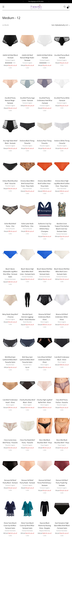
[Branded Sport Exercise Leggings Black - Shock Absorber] (27, 300)
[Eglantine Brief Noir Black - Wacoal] (62, 551)
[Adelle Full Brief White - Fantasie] (44, 40)
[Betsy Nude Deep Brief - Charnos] (10, 300)
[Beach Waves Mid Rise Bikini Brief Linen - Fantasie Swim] (62, 254)
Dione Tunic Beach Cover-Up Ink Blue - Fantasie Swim (10, 525)
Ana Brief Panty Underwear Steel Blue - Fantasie (44, 100)
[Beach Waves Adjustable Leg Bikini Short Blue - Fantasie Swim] (10, 254)
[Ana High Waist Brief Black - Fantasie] (10, 126)
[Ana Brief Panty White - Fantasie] (62, 83)
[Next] (49, 1)
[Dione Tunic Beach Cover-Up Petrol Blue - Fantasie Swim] (27, 508)
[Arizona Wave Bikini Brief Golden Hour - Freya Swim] (44, 166)
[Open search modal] (65, 7)
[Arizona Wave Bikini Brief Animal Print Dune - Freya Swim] (27, 166)
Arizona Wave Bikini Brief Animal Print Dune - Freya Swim (27, 183)
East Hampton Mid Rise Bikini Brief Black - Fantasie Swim (10, 568)
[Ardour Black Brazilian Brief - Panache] (10, 166)
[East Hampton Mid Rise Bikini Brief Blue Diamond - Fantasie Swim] (27, 551)
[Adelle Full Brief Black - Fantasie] (10, 40)
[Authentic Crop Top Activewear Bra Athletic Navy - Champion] (44, 209)
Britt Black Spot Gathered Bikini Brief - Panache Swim (10, 359)
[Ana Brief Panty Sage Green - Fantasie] (27, 83)
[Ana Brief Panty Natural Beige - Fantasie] (10, 83)
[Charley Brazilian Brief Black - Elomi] (27, 385)
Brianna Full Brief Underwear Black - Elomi (44, 316)
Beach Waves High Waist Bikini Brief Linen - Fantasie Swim (27, 271)
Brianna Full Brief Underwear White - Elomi (62, 316)
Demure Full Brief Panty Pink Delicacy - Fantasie (44, 482)
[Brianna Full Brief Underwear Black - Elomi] (44, 300)
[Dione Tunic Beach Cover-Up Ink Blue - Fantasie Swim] (10, 508)
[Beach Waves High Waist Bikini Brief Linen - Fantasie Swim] (27, 254)
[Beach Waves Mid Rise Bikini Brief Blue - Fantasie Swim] (44, 254)
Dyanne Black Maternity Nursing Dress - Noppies (44, 525)
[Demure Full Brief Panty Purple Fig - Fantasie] (62, 466)
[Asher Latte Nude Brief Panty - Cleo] (27, 209)
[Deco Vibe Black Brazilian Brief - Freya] (44, 425)
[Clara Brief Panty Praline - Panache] (62, 385)
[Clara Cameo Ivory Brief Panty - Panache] (10, 425)
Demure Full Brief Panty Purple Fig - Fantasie (62, 482)
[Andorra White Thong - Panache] (62, 126)
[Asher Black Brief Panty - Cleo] (10, 209)
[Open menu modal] (3, 7)
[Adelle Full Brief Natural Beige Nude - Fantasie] (27, 40)
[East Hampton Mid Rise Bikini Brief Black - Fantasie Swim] (10, 551)
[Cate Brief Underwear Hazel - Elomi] (10, 385)
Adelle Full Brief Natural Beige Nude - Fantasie (27, 57)
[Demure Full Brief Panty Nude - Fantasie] (27, 466)
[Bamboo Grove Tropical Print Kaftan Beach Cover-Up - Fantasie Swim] (62, 209)
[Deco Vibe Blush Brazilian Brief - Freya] (62, 425)
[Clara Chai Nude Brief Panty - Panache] (27, 425)
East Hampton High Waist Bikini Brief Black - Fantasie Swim (62, 525)
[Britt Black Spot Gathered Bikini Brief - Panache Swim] (10, 342)
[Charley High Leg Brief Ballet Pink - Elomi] (44, 385)
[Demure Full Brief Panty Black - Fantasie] (10, 466)
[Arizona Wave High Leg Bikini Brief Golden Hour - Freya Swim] (62, 166)
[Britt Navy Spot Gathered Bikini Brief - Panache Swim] (27, 342)
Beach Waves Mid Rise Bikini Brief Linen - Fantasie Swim (61, 271)
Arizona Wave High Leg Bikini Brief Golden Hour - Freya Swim (62, 183)
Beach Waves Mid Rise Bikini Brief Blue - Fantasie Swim (44, 271)
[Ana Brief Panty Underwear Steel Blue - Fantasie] (44, 83)
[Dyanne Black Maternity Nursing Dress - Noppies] (44, 508)
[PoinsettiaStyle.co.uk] (36, 7)
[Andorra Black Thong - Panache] (27, 126)
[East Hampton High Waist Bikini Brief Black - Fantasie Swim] (62, 508)
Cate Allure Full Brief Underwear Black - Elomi (45, 359)
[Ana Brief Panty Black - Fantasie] (62, 40)
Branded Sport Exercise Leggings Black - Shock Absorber (27, 316)
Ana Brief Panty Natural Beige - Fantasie (10, 100)
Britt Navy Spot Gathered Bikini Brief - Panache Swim (27, 359)
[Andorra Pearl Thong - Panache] (44, 126)
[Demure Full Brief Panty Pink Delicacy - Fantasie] (44, 466)
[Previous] (23, 1)
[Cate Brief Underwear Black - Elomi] (62, 342)
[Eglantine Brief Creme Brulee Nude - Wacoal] (44, 551)
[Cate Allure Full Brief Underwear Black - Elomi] (44, 342)
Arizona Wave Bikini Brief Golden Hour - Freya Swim (44, 183)
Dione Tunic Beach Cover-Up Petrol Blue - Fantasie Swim (27, 525)
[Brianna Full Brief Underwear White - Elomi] (62, 300)
